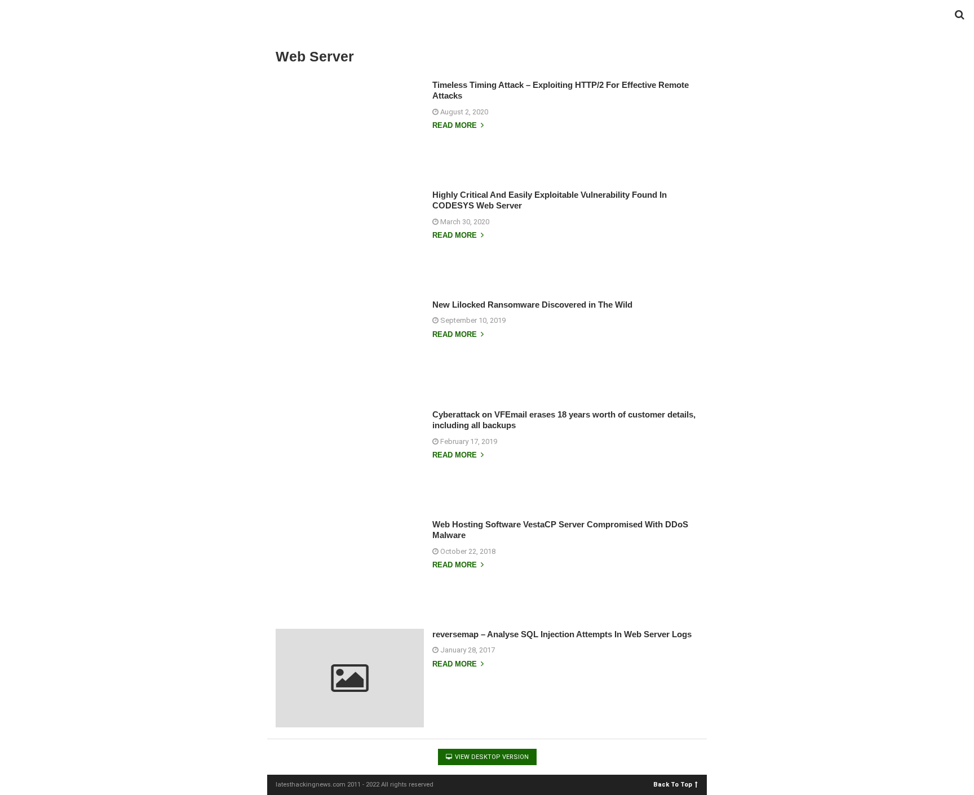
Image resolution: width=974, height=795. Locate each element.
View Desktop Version (491, 757)
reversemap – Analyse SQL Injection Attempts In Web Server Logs (562, 634)
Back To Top (672, 784)
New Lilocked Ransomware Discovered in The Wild (532, 304)
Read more (455, 126)
